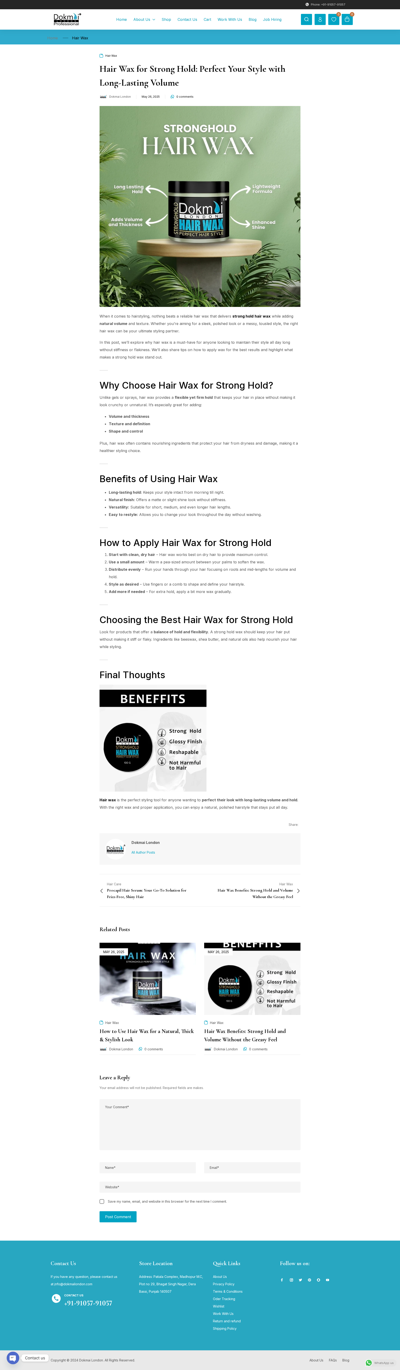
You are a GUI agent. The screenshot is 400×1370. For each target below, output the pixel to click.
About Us (220, 1277)
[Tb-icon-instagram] (291, 1280)
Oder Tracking (224, 1299)
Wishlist (218, 1306)
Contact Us (73, 1295)
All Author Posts (143, 852)
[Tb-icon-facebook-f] (282, 1280)
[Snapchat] (318, 1280)
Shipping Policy (225, 1328)
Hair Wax (80, 38)
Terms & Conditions (228, 1291)
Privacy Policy (223, 1284)
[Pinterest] (309, 1280)
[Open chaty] (13, 1358)
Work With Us (223, 1314)
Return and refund (227, 1321)
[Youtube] (327, 1280)
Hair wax (108, 800)
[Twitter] (300, 1280)
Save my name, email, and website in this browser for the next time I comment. (167, 1201)
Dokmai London (120, 96)
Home (52, 38)
